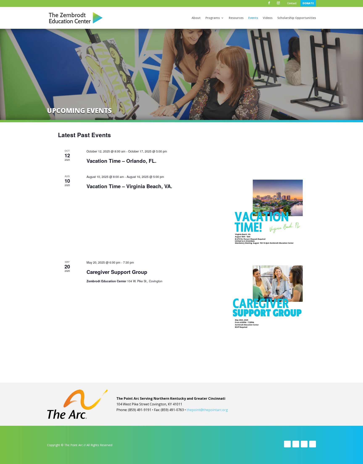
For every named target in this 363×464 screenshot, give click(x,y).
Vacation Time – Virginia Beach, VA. (129, 186)
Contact (292, 3)
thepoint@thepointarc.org (207, 409)
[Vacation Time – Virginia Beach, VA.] (267, 212)
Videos (267, 18)
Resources (236, 18)
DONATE (308, 3)
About (196, 18)
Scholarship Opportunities (296, 18)
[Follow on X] (295, 444)
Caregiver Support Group (117, 271)
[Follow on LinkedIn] (312, 444)
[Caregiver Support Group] (267, 298)
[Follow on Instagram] (304, 444)
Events (253, 18)
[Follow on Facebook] (287, 444)
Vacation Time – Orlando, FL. (122, 160)
